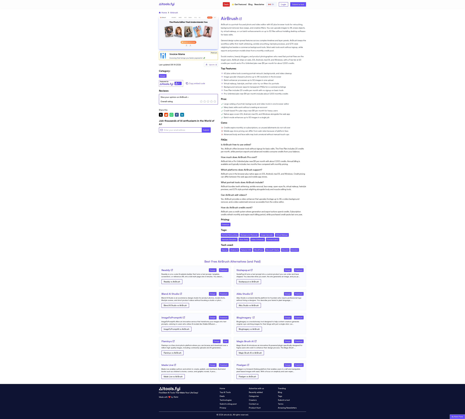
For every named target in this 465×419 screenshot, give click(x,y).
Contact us (254, 404)
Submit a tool (298, 4)
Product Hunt (255, 408)
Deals (226, 4)
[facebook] (177, 115)
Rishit (176, 397)
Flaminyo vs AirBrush (172, 353)
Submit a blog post (228, 404)
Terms (280, 404)
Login (283, 4)
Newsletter (259, 4)
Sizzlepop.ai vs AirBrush (249, 281)
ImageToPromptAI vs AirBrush (176, 329)
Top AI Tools (225, 392)
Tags (280, 396)
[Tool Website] (172, 270)
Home (164, 12)
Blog (250, 4)
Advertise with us (256, 388)
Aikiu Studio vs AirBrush (249, 305)
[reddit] (166, 115)
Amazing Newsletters (287, 408)
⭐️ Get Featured (239, 4)
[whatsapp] (171, 115)
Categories (254, 396)
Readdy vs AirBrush (172, 281)
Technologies (226, 400)
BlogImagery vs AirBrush (249, 329)
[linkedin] (182, 115)
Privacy (223, 408)
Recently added (256, 392)
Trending (282, 388)
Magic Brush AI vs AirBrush (250, 353)
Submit (206, 130)
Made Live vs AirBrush (173, 376)
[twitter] (161, 115)
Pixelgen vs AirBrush (247, 376)
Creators (253, 400)
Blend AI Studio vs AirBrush (175, 305)
